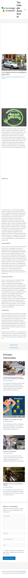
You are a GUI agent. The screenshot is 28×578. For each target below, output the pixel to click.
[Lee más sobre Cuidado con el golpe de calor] (14, 406)
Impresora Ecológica (9, 451)
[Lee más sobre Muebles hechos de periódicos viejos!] (14, 474)
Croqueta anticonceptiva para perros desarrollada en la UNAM (13, 377)
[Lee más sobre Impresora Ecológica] (14, 442)
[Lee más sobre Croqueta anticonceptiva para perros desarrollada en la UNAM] (14, 368)
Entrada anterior (14, 345)
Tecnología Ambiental (19, 9)
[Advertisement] (14, 39)
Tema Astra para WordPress (18, 573)
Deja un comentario (6, 77)
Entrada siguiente (14, 347)
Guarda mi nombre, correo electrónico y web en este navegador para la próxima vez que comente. (13, 552)
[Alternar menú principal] (25, 9)
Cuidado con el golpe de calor (12, 419)
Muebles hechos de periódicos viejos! (13, 484)
